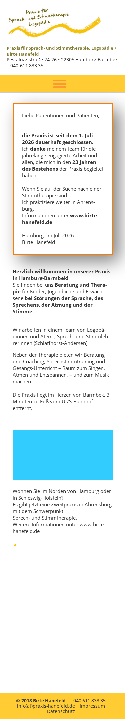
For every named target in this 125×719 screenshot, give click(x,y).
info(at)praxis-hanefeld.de (46, 706)
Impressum (92, 706)
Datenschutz (61, 711)
